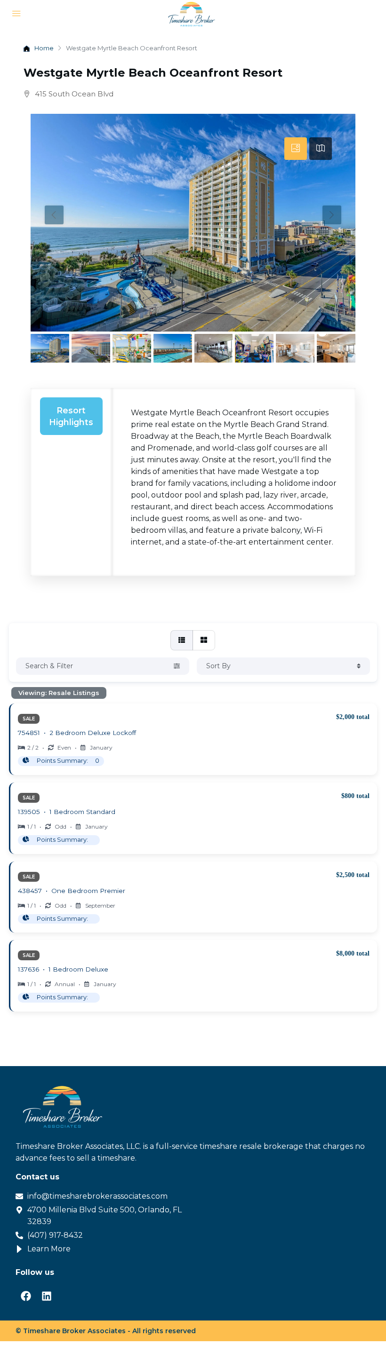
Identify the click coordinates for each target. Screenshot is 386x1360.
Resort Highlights (71, 416)
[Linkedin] (46, 1296)
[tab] (295, 148)
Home (44, 48)
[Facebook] (26, 1296)
